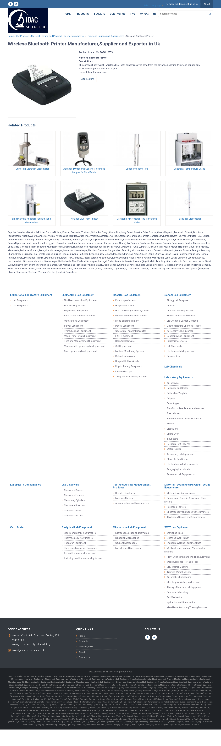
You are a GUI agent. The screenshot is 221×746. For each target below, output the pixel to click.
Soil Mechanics (174, 597)
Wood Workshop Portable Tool (182, 562)
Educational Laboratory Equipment (31, 295)
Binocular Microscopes (127, 538)
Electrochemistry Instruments (183, 464)
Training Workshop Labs (179, 572)
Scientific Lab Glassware (124, 685)
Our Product (22, 36)
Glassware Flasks (73, 510)
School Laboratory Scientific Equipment (93, 676)
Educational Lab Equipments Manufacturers (193, 682)
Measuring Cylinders (74, 500)
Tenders (99, 13)
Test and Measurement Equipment (82, 341)
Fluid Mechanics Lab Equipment (80, 300)
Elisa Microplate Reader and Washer (185, 408)
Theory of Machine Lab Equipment (184, 587)
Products (82, 13)
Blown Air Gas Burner (177, 459)
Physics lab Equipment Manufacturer (98, 679)
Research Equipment (75, 543)
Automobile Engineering (179, 577)
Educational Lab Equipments (22, 685)
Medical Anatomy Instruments (131, 315)
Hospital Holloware (125, 341)
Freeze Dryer (173, 413)
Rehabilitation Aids (125, 356)
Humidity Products (125, 493)
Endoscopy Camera (125, 300)
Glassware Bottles (73, 515)
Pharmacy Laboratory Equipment (81, 548)
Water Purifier (174, 449)
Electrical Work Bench (178, 538)
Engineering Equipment (76, 310)
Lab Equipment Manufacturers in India (133, 679)
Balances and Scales (177, 388)
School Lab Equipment (177, 295)
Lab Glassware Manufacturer (99, 685)
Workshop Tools (175, 533)
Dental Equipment (124, 325)
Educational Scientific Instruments (58, 676)
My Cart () (148, 13)
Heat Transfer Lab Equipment (79, 315)
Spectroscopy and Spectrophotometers (188, 512)
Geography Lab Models (178, 469)
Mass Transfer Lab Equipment (80, 336)
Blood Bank (172, 428)
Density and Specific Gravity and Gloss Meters (185, 500)
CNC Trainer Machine (177, 567)
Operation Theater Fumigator (130, 331)
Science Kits (173, 356)
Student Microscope (126, 543)
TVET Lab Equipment (176, 527)
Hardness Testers (176, 507)
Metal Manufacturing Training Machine (187, 607)
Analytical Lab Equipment (77, 527)
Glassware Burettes (74, 505)
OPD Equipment (123, 346)
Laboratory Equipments (178, 377)
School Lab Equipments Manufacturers (154, 682)
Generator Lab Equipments (181, 474)
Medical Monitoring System (129, 351)
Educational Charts (177, 341)
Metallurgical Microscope (128, 548)
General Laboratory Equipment (80, 553)
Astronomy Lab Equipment (180, 331)
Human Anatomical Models (181, 315)
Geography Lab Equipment (180, 336)
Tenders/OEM (86, 646)
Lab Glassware (70, 484)
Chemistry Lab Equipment (180, 310)
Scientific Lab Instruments (147, 685)
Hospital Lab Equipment (127, 295)
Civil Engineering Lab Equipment (80, 351)
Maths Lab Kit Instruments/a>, (49, 685)
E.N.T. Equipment (124, 336)
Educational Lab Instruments (67, 688)
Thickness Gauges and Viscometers (105, 36)
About (207, 4)
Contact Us (118, 13)
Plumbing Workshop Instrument (183, 582)
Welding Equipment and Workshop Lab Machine (185, 550)
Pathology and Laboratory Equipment (83, 558)
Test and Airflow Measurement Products (132, 486)
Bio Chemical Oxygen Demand (182, 320)
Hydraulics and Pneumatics (181, 602)
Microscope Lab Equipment (129, 527)
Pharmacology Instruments (78, 538)
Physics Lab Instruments (74, 685)
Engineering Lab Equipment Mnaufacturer (70, 682)
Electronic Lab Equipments (102, 682)
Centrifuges (173, 403)
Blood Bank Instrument (127, 320)
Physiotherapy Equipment (128, 366)
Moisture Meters (124, 498)
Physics (171, 305)
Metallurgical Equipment (76, 320)
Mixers (170, 423)
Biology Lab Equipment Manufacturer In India (132, 676)
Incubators (172, 439)
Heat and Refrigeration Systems (132, 310)
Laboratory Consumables (25, 484)
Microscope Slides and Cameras (132, 533)
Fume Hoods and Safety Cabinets (184, 418)
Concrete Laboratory (177, 592)
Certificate (16, 527)
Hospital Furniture (124, 305)
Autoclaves (173, 383)
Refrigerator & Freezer (178, 444)
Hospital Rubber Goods (127, 361)
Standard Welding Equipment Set (184, 543)
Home (67, 13)
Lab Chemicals (174, 346)
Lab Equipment (20, 300)
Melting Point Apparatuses (181, 493)
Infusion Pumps (123, 371)
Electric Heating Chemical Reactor (184, 325)
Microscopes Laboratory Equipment (27, 679)
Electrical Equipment (75, 305)
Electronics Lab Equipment (181, 351)
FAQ (132, 13)
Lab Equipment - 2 (22, 305)
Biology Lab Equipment (178, 300)
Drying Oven (173, 433)
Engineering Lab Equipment (78, 295)
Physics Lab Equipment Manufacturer (171, 676)
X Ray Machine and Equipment (131, 376)
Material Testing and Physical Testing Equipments (57, 36)
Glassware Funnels (74, 495)
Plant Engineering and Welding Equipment (188, 557)
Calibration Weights (177, 393)
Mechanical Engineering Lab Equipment (84, 346)
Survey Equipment (73, 325)
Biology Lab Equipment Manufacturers (62, 679)
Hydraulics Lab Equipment (77, 331)
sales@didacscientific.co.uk (28, 650)
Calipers (171, 398)
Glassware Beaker (73, 490)
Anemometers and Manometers (132, 503)
